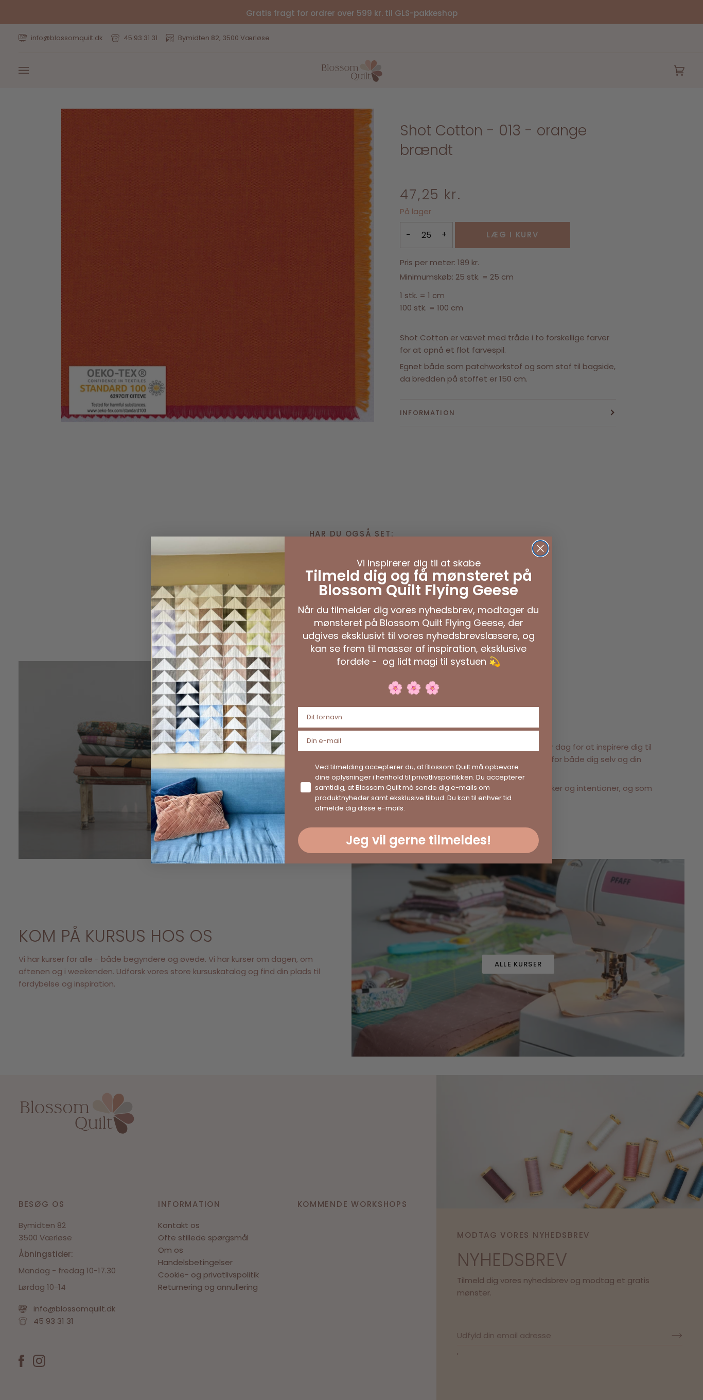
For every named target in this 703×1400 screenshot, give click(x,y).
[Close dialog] (540, 548)
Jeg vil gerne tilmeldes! (418, 840)
